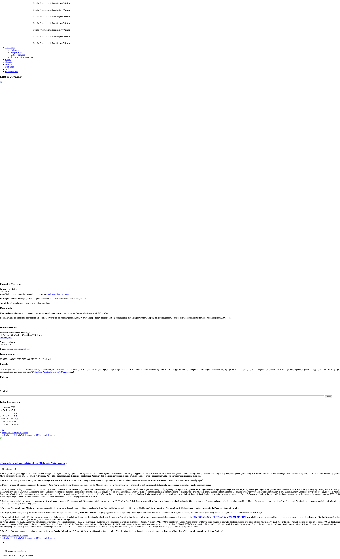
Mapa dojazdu (6, 337)
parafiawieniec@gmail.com (18, 349)
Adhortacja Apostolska (51, 372)
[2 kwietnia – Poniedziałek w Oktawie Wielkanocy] (20, 458)
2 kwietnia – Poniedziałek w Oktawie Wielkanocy (33, 463)
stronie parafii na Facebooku (58, 294)
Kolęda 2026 (16, 52)
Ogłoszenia (15, 50)
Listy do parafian (18, 55)
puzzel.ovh (21, 551)
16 (17, 419)
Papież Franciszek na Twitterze (15, 433)
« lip (2, 430)
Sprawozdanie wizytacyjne (22, 57)
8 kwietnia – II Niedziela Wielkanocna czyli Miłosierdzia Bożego (27, 435)
